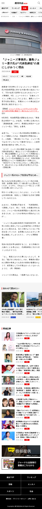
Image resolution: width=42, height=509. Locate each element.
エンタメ (33, 8)
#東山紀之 (6, 80)
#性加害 (28, 76)
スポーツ (10, 491)
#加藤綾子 (14, 12)
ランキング (16, 8)
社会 (31, 491)
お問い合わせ (32, 499)
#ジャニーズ (14, 76)
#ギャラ (5, 76)
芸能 (24, 8)
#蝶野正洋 (32, 12)
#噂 (22, 76)
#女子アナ (23, 12)
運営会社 (8, 499)
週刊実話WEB (5, 16)
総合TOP (5, 8)
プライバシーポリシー (19, 499)
